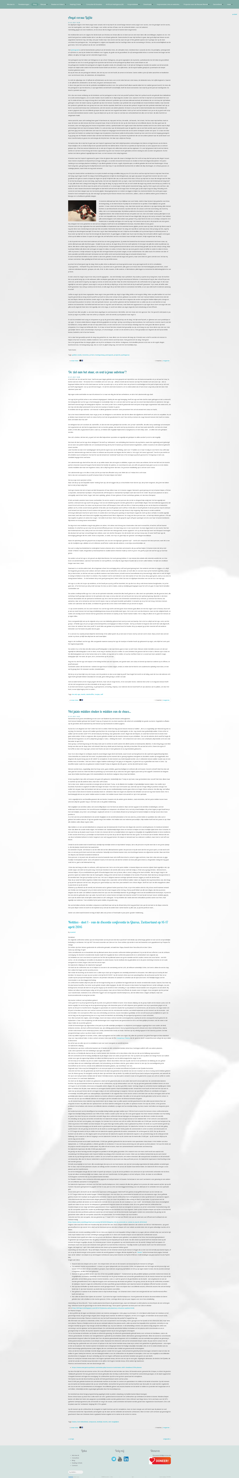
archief (234, 14)
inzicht (105, 1422)
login (133, 1476)
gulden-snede (77, 355)
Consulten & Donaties (94, 4)
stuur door (75, 361)
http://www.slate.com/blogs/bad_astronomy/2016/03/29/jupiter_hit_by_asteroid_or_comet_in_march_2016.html (107, 1222)
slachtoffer (90, 694)
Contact (75, 1465)
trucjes (97, 694)
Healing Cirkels (75, 4)
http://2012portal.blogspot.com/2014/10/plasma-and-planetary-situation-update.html (103, 1308)
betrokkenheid (82, 1422)
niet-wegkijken (113, 1422)
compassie (92, 1422)
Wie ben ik (10, 4)
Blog (35, 4)
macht (83, 694)
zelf (101, 694)
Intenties (85, 355)
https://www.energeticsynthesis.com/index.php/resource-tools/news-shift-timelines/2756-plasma (107, 1367)
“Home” (139, 1252)
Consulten (75, 1458)
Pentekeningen (23, 4)
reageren (166, 361)
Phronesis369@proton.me (162, 1455)
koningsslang (100, 355)
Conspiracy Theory (123, 1038)
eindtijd (99, 1422)
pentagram (75, 50)
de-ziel (74, 694)
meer (229, 4)
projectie (117, 355)
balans (74, 1422)
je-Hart (92, 355)
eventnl (72, 932)
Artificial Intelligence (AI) (115, 4)
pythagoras (125, 355)
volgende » (167, 1439)
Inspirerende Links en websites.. (168, 4)
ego (78, 694)
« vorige (71, 1439)
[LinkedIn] (125, 1459)
